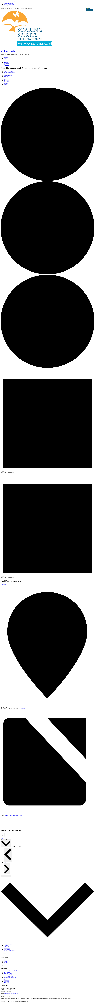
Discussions (6, 960)
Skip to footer (7, 5)
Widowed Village (9, 51)
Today (2, 838)
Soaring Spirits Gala (8, 975)
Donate (5, 59)
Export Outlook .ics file (9, 950)
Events (5, 964)
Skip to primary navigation (10, 1)
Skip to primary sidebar (9, 4)
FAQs (5, 965)
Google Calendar (8, 944)
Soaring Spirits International (10, 971)
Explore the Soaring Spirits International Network (12, 8)
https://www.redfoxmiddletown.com (13, 815)
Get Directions (22, 708)
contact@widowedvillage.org (11, 993)
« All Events (3, 584)
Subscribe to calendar (6, 876)
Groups (5, 961)
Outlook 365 (7, 946)
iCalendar (6, 945)
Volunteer (6, 57)
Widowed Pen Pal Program (10, 977)
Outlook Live (7, 948)
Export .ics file (7, 949)
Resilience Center (8, 973)
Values (5, 58)
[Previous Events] (4, 834)
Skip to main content (8, 3)
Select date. (14, 846)
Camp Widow (7, 972)
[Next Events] (4, 835)
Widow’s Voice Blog (8, 976)
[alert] (47, 420)
